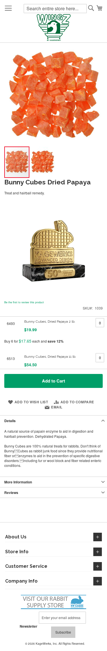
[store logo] (54, 28)
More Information (18, 482)
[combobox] (55, 8)
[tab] (53, 420)
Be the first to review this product (24, 302)
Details (10, 420)
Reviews (11, 492)
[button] (42, 162)
